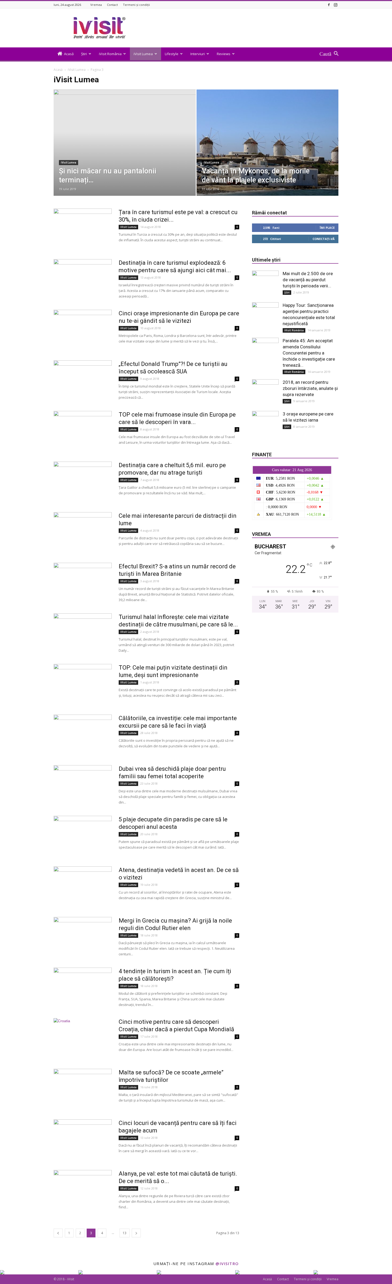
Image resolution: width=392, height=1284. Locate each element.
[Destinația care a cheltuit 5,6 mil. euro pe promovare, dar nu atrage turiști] (83, 482)
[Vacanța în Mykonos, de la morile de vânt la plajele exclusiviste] (268, 151)
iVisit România (110, 53)
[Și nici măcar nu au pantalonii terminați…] (125, 151)
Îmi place (327, 228)
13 (124, 1233)
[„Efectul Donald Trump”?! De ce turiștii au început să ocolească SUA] (83, 380)
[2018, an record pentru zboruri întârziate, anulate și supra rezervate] (265, 392)
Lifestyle (171, 53)
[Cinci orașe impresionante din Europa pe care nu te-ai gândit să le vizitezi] (83, 330)
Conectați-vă (324, 239)
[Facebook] (329, 4)
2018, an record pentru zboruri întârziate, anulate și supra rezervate (310, 388)
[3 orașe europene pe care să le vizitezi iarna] (265, 424)
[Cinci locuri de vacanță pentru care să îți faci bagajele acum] (83, 1139)
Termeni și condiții (136, 5)
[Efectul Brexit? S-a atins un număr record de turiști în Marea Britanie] (83, 583)
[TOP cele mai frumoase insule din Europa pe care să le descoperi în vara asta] (83, 431)
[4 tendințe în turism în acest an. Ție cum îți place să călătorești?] (83, 988)
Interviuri (197, 53)
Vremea (96, 5)
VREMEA (261, 534)
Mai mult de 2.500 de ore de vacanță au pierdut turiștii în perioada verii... (308, 279)
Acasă (69, 53)
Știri (84, 53)
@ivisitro (227, 1263)
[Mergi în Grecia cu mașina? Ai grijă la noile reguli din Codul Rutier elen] (83, 937)
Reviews (223, 53)
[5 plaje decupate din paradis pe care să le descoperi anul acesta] (83, 836)
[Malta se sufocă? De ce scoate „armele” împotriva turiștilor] (83, 1089)
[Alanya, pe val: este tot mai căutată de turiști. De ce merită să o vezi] (83, 1190)
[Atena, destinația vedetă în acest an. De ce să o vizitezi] (83, 886)
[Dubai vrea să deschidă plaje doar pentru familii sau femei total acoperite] (83, 785)
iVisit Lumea (143, 53)
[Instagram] (335, 4)
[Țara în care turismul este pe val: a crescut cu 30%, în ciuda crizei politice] (83, 228)
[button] (328, 54)
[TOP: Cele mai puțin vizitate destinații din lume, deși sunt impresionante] (83, 684)
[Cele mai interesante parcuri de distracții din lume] (83, 532)
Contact (112, 5)
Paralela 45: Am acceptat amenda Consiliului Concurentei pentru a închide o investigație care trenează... (309, 353)
